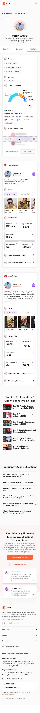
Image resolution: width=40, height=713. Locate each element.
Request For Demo (18, 557)
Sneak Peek (18, 564)
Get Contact (28, 151)
